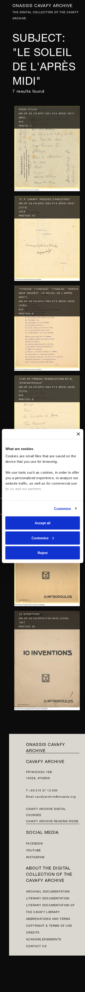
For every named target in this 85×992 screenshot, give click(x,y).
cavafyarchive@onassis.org (55, 796)
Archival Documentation (48, 891)
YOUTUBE (33, 849)
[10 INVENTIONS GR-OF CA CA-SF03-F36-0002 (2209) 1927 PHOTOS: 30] (47, 659)
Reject (43, 553)
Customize (62, 508)
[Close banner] (78, 434)
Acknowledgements (43, 938)
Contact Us (36, 945)
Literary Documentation (48, 897)
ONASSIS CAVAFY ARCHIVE (45, 747)
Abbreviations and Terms (48, 918)
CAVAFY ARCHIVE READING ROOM (52, 820)
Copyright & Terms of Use (49, 925)
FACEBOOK (34, 843)
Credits (33, 932)
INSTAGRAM (35, 856)
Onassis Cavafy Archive (42, 5)
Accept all (42, 523)
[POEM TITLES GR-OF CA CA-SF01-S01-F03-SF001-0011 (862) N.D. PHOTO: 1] (47, 147)
